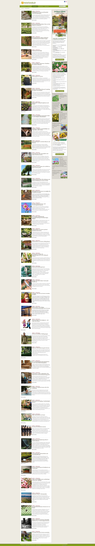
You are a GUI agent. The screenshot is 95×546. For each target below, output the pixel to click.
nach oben (64, 545)
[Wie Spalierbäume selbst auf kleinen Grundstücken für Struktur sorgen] (26, 41)
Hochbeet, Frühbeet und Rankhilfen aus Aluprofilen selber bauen (40, 129)
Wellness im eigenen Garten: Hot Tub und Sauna (40, 388)
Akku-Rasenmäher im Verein (38, 415)
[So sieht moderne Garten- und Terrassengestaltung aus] (26, 207)
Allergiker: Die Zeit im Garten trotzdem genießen (41, 294)
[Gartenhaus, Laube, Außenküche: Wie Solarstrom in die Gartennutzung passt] (26, 378)
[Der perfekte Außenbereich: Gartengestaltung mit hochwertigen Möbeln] (26, 220)
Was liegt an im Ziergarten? (57, 170)
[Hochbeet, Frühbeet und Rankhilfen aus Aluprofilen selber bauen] (26, 132)
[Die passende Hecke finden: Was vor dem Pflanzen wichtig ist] (26, 28)
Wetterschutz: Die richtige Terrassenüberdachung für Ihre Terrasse (41, 308)
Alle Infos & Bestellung (59, 154)
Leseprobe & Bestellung (60, 59)
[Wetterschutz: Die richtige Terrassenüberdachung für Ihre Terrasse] (26, 311)
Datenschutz (27, 545)
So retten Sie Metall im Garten (39, 426)
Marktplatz (35, 6)
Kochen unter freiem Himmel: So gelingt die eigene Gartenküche (41, 90)
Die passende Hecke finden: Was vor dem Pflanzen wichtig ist (41, 24)
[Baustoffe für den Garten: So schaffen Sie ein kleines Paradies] (26, 195)
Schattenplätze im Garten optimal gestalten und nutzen (40, 230)
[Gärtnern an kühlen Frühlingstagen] (26, 338)
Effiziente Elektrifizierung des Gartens (40, 348)
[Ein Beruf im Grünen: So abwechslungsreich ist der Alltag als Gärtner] (26, 258)
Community (41, 6)
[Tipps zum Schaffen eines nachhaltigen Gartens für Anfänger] (26, 483)
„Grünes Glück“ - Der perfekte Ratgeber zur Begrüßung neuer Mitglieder (59, 39)
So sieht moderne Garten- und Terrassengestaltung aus (39, 204)
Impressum (22, 545)
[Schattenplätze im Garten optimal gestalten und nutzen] (26, 233)
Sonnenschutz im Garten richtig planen (41, 241)
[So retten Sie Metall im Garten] (26, 430)
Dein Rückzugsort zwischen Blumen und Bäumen (41, 142)
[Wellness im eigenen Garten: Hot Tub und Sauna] (26, 391)
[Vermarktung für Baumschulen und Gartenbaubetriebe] (26, 457)
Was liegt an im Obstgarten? (57, 123)
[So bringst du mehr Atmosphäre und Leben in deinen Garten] (26, 157)
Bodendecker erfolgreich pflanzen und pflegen (40, 103)
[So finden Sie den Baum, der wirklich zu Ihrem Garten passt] (26, 170)
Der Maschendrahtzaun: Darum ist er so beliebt (41, 507)
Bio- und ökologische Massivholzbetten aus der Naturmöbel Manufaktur (40, 362)
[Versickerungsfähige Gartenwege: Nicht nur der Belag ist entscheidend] (26, 119)
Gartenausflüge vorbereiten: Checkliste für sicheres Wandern (40, 64)
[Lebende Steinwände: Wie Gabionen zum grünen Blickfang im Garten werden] (26, 182)
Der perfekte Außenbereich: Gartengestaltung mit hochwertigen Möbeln (40, 217)
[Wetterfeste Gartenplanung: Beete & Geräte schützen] (26, 443)
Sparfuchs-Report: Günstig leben (39, 494)
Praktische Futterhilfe (37, 50)
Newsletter (47, 6)
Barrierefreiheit (38, 545)
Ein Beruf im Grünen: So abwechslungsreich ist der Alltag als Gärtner (40, 255)
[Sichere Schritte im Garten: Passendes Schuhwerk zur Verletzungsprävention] (26, 523)
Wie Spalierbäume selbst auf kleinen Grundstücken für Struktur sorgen (40, 38)
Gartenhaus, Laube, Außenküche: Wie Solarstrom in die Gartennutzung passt (41, 374)
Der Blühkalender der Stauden (57, 112)
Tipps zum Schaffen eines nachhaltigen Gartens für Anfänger (41, 480)
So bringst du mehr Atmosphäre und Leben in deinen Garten (40, 154)
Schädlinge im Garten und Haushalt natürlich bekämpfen (40, 13)
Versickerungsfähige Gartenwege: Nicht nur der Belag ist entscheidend (41, 116)
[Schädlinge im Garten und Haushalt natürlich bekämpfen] (26, 15)
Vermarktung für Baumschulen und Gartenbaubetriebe (40, 454)
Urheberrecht (33, 545)
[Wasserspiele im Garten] (26, 80)
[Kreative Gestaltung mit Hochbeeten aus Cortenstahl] (26, 470)
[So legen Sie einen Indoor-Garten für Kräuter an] (26, 284)
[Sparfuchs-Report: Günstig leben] (26, 498)
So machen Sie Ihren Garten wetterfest (40, 532)
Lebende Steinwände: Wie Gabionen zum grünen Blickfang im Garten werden (41, 180)
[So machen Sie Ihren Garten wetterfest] (26, 536)
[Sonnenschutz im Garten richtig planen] (26, 245)
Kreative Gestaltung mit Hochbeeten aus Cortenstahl (41, 468)
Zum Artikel (34, 20)
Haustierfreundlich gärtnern (38, 267)
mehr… (60, 98)
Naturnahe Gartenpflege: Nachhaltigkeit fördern (41, 401)
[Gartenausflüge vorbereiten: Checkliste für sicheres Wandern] (26, 67)
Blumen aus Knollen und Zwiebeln (59, 73)
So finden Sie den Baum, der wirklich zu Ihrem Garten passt (41, 167)
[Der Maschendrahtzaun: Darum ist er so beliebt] (26, 510)
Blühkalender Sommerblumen (57, 157)
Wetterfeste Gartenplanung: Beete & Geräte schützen (40, 440)
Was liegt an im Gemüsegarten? (57, 93)
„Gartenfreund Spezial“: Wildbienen (59, 142)
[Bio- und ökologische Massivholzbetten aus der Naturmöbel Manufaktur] (26, 364)
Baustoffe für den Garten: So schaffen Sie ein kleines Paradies (41, 192)
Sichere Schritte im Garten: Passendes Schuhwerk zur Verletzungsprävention (40, 520)
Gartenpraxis (23, 6)
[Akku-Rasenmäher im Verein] (26, 417)
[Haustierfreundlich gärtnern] (26, 271)
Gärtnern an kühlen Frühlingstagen (40, 334)
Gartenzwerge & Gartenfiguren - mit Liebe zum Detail (40, 320)
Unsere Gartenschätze (56, 102)
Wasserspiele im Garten (37, 76)
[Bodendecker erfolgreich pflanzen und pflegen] (26, 106)
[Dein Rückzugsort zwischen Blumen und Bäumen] (26, 144)
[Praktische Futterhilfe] (26, 54)
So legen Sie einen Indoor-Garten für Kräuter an (40, 281)
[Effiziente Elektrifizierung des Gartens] (26, 351)
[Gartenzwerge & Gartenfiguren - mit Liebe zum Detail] (26, 324)
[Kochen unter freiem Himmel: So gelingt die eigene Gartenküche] (26, 93)
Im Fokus (29, 6)
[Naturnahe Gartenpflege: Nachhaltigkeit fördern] (26, 405)
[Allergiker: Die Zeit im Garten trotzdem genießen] (26, 297)
